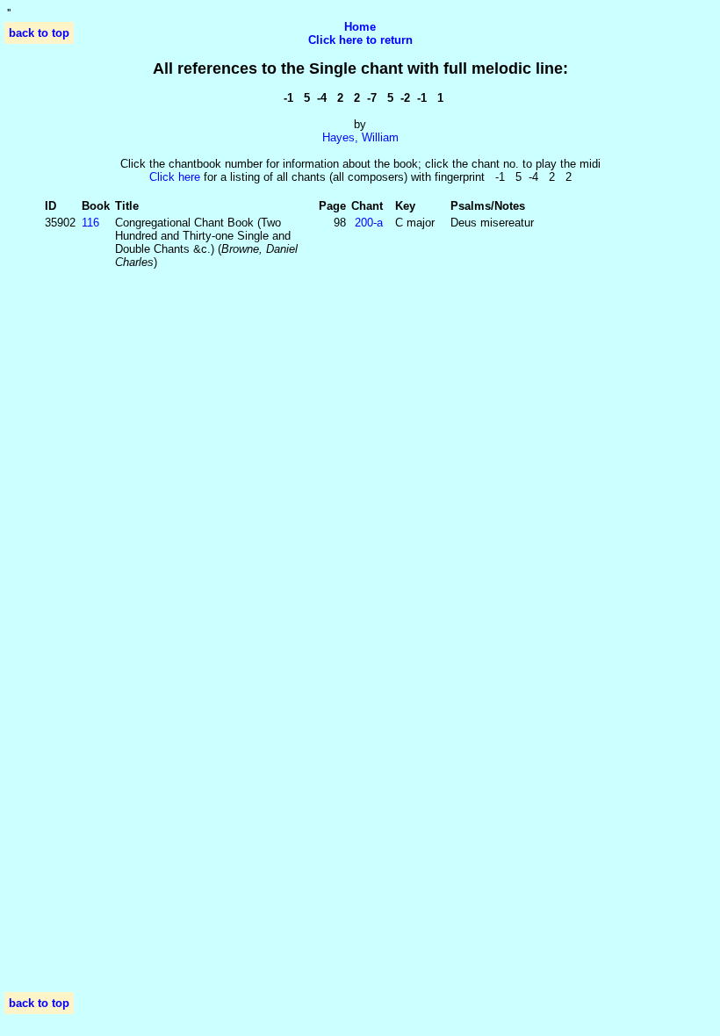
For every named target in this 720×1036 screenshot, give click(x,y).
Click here (174, 176)
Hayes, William (360, 137)
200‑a (369, 222)
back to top (39, 33)
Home (360, 26)
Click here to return (360, 40)
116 (90, 222)
